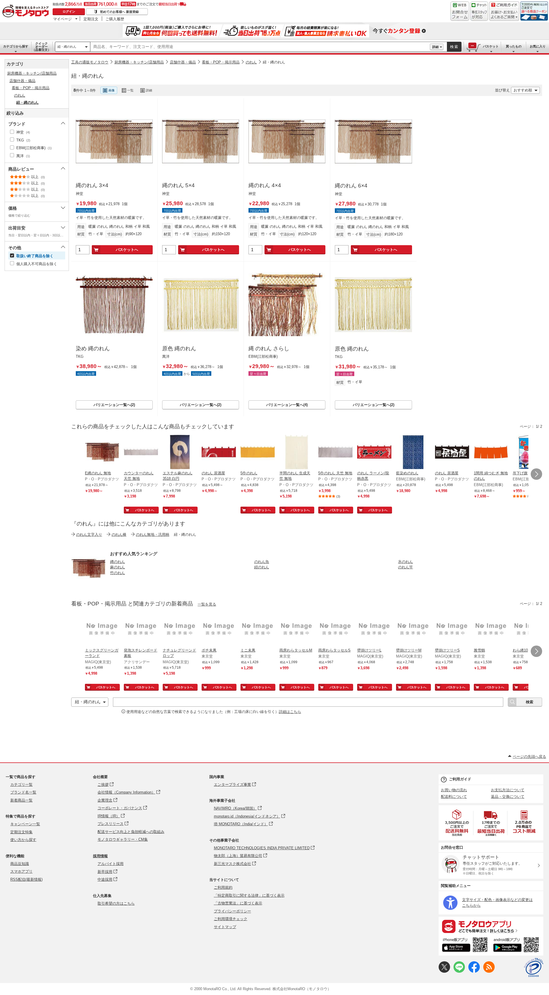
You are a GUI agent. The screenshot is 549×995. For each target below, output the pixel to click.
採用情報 (100, 856)
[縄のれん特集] (88, 584)
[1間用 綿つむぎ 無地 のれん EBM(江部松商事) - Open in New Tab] (491, 452)
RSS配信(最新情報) (26, 879)
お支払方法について (507, 790)
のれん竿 (405, 567)
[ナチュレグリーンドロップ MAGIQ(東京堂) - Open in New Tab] (180, 630)
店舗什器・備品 (183, 62)
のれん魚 (261, 562)
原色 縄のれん (179, 348)
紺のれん (261, 567)
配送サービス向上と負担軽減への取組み (131, 832)
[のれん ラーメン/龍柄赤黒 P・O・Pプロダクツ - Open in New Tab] (374, 452)
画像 (111, 90)
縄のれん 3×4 (92, 185)
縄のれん (117, 562)
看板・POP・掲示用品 (221, 62)
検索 (454, 47)
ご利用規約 (223, 887)
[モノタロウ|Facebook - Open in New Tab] (474, 971)
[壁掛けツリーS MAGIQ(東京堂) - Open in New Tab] (452, 630)
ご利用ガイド (460, 779)
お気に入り (538, 46)
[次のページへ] (536, 474)
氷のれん (405, 562)
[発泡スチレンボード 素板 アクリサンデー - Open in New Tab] (141, 630)
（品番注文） (41, 46)
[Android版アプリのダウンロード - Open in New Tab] (517, 946)
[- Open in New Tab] (457, 823)
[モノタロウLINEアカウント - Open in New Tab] (459, 971)
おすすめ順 (523, 90)
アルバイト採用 (111, 864)
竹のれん (117, 573)
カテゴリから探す (15, 46)
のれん (251, 62)
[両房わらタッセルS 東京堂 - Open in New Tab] (335, 630)
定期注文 (90, 19)
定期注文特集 (21, 832)
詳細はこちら (290, 712)
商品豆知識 (19, 864)
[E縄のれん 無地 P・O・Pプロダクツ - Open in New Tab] (102, 452)
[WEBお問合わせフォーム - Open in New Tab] (459, 11)
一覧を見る (207, 604)
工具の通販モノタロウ (89, 62)
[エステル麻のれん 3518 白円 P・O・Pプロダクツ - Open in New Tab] (180, 452)
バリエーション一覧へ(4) (287, 405)
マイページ (62, 19)
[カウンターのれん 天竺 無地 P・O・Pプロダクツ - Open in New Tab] (141, 452)
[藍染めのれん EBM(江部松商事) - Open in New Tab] (413, 452)
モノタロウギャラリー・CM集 (123, 839)
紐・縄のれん (66, 46)
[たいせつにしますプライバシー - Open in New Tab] (533, 967)
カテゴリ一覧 (21, 784)
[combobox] (260, 47)
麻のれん (117, 567)
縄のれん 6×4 (351, 186)
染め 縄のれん (93, 348)
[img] (27, 11)
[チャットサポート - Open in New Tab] (479, 11)
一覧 (130, 90)
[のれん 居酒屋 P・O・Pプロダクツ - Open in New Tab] (219, 452)
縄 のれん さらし (268, 348)
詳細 (435, 47)
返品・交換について (507, 796)
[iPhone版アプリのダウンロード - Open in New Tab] (465, 946)
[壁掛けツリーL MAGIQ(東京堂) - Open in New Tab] (374, 630)
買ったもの (514, 46)
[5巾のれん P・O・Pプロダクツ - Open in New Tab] (257, 452)
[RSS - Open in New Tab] (489, 971)
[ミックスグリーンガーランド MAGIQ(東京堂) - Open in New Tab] (102, 630)
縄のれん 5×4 (178, 185)
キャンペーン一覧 (25, 824)
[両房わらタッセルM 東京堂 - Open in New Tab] (296, 630)
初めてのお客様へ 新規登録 (119, 11)
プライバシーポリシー (232, 911)
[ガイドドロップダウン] (504, 15)
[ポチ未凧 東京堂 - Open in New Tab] (219, 630)
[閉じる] (223, 85)
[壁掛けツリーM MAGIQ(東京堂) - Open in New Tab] (413, 630)
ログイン (69, 11)
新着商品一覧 (21, 800)
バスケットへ (127, 249)
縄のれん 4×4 (264, 185)
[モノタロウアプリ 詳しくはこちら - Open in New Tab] (491, 926)
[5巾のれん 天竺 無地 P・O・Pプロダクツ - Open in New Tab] (335, 452)
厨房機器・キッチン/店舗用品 (139, 62)
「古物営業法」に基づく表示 (238, 903)
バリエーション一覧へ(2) (114, 405)
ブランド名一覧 (23, 792)
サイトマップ (225, 927)
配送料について (454, 796)
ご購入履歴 (115, 19)
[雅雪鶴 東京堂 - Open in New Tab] (491, 630)
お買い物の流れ (454, 790)
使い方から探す (23, 840)
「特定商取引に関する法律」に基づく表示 (249, 895)
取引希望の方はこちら (116, 903)
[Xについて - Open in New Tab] (444, 971)
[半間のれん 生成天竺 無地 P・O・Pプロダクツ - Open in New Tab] (296, 452)
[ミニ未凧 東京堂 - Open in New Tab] (257, 630)
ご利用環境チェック (230, 919)
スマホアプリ (21, 871)
